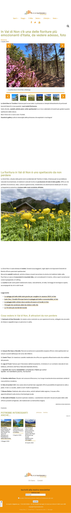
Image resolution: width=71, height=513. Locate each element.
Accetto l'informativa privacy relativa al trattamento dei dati (36, 498)
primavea (39, 412)
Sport (15, 18)
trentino (45, 412)
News (55, 18)
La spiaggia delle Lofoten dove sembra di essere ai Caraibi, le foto (26, 302)
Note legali (49, 509)
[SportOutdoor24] (35, 12)
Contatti (40, 480)
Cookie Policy (31, 509)
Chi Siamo (31, 480)
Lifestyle (46, 18)
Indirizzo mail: (35, 492)
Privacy (1, 504)
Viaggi (23, 18)
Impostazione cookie (35, 484)
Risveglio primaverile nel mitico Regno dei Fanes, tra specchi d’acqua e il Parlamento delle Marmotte (6, 433)
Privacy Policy (22, 509)
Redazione (4, 40)
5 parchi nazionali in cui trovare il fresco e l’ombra (18, 430)
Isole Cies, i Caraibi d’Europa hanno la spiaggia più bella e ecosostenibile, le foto (31, 299)
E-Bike (31, 18)
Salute (38, 18)
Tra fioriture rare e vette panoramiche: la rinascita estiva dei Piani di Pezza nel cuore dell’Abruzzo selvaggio (30, 434)
